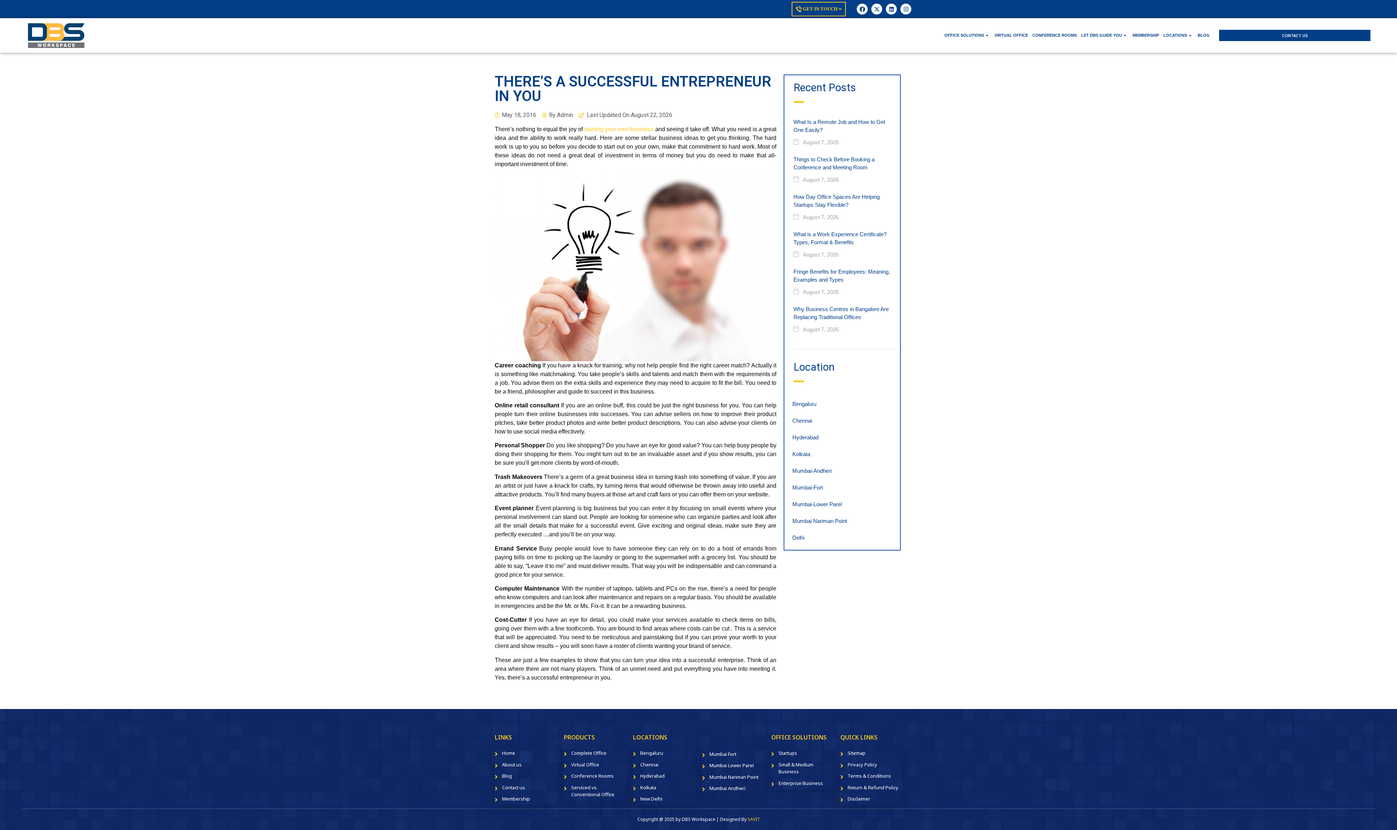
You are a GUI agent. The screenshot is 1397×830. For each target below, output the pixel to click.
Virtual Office (585, 764)
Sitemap (856, 753)
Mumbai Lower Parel (731, 765)
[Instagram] (905, 9)
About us (512, 764)
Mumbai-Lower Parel (817, 504)
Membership (516, 798)
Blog (507, 776)
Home (508, 753)
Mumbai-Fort (807, 487)
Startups (788, 753)
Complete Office (588, 753)
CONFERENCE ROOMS (1054, 35)
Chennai (802, 421)
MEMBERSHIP (1146, 35)
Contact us (513, 787)
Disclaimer (859, 798)
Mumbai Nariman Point (819, 521)
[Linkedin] (891, 9)
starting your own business (618, 129)
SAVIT (754, 819)
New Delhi (651, 798)
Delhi (798, 538)
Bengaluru (804, 404)
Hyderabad (805, 437)
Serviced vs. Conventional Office (592, 791)
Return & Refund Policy (873, 787)
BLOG (1204, 35)
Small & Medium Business (796, 768)
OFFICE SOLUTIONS (964, 35)
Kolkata (801, 454)
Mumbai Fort (722, 754)
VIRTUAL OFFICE (1011, 35)
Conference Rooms (592, 776)
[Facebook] (862, 9)
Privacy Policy (862, 764)
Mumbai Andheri (727, 788)
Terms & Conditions (869, 776)
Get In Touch (820, 9)
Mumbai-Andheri (812, 471)
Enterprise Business (801, 783)
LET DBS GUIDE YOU (1101, 35)
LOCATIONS (1175, 35)
